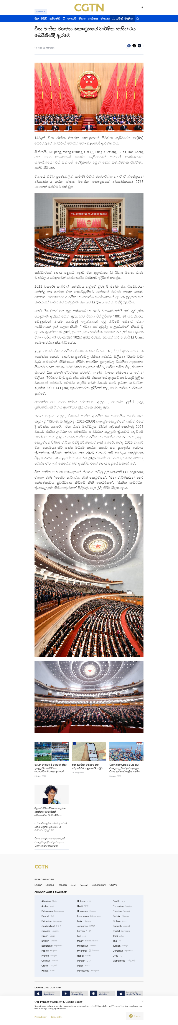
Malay (87, 940)
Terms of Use (56, 1017)
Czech (48, 936)
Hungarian (86, 911)
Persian (84, 960)
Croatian (50, 931)
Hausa (48, 970)
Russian (121, 911)
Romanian (122, 906)
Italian (84, 921)
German (49, 960)
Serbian (121, 916)
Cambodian (51, 926)
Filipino (49, 950)
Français (62, 884)
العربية (73, 884)
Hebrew (84, 901)
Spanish (121, 926)
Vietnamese (124, 960)
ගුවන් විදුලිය (124, 18)
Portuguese (88, 970)
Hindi (82, 906)
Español (50, 884)
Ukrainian (123, 950)
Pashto (119, 901)
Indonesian (89, 916)
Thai (117, 940)
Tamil (118, 936)
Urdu (117, 955)
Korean (84, 931)
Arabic (47, 906)
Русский (84, 884)
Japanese (86, 926)
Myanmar (88, 950)
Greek (49, 965)
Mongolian (86, 945)
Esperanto (52, 945)
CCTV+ (113, 884)
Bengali (47, 916)
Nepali (84, 955)
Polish (83, 965)
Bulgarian (51, 921)
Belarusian (52, 911)
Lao (81, 936)
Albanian (49, 901)
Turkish (120, 945)
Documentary (99, 884)
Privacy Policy (40, 1017)
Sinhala (120, 921)
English (38, 884)
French (49, 955)
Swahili (121, 931)
